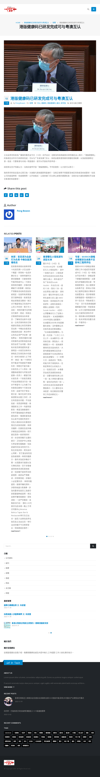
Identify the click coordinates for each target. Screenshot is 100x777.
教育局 (14, 604)
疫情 (90, 604)
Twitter (11, 195)
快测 (92, 600)
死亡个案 (77, 604)
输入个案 (66, 608)
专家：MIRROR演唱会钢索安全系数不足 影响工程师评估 (53, 259)
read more (15, 397)
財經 (7, 460)
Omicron (8, 600)
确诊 (20, 608)
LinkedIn (16, 195)
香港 (19, 613)
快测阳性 (7, 604)
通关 (58, 103)
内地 (35, 600)
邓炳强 (78, 608)
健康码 (43, 103)
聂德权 (54, 608)
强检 (87, 600)
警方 (60, 608)
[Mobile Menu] (93, 9)
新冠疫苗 (28, 604)
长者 (84, 608)
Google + (22, 195)
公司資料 (9, 425)
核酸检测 (63, 604)
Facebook (6, 195)
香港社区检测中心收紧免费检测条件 (85, 258)
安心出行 (81, 600)
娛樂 (7, 435)
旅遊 (7, 445)
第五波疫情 (47, 608)
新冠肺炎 (36, 604)
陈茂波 (13, 613)
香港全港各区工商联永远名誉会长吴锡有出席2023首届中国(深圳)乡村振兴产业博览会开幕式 (49, 565)
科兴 (25, 608)
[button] (47, 403)
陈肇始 (6, 613)
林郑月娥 (56, 604)
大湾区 (74, 600)
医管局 (41, 600)
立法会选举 (38, 608)
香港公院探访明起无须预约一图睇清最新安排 (30, 490)
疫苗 (15, 608)
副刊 (7, 430)
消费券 (84, 604)
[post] (7, 492)
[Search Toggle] (88, 9)
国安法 (55, 600)
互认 (39, 103)
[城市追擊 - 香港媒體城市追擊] (10, 9)
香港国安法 (26, 613)
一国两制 (16, 600)
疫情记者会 (8, 608)
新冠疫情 (21, 604)
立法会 (31, 608)
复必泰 (67, 600)
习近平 (23, 600)
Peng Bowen (20, 103)
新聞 (31, 103)
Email (27, 195)
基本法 (61, 600)
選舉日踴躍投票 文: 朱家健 (15, 472)
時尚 (7, 450)
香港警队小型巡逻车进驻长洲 (21, 258)
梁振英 (71, 604)
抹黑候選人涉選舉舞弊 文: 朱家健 (17, 481)
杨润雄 (49, 604)
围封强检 (48, 600)
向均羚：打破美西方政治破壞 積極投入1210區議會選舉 (24, 578)
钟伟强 (63, 103)
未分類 (8, 455)
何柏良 (29, 600)
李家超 (43, 604)
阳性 (90, 608)
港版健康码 (51, 103)
